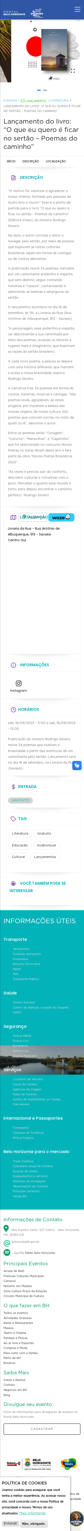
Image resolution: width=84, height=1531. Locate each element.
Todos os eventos (16, 1313)
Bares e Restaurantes (18, 1323)
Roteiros (9, 1363)
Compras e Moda (15, 1348)
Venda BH (20, 1196)
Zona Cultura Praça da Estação (25, 1291)
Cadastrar (42, 1429)
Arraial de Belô (14, 1271)
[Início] (23, 8)
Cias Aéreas (21, 1104)
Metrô (17, 969)
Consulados (21, 1127)
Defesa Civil (21, 1051)
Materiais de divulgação (29, 1181)
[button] (39, 90)
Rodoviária (20, 959)
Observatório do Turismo (30, 1186)
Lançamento (36, 101)
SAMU (17, 1012)
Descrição (31, 161)
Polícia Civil (21, 1041)
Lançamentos (45, 857)
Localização (56, 161)
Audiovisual (46, 845)
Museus (9, 1328)
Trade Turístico (23, 1161)
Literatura (59, 100)
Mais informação (32, 1513)
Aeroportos (21, 949)
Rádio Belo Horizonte (40, 1253)
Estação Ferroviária (26, 964)
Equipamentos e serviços (30, 1176)
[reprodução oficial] (42, 51)
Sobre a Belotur (15, 1380)
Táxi (15, 974)
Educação (20, 845)
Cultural (18, 857)
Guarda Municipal (25, 1055)
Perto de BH (12, 1358)
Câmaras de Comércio (28, 1132)
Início (11, 161)
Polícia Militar (22, 1036)
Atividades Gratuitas (18, 1318)
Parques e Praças (16, 1338)
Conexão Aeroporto (27, 954)
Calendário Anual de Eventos (33, 1166)
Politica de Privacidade (72, 1496)
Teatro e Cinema (15, 1333)
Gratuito (44, 833)
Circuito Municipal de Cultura (24, 1296)
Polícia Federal (23, 1138)
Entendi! (10, 1523)
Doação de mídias (25, 1171)
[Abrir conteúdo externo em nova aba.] (32, 517)
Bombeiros (20, 1045)
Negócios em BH (15, 1390)
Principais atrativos (26, 1191)
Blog (7, 1395)
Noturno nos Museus (18, 1286)
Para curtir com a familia (21, 1353)
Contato (9, 1385)
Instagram (18, 690)
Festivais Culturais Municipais (24, 1276)
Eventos (10, 100)
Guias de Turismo (25, 1094)
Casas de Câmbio (25, 1084)
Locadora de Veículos (28, 1079)
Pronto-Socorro (24, 1002)
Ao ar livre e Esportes (19, 1343)
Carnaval (10, 1281)
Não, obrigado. (34, 1523)
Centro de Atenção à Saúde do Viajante (40, 1007)
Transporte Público (26, 979)
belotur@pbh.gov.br (25, 1241)
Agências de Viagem (27, 1089)
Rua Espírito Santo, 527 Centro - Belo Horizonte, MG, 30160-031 (42, 1232)
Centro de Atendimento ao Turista (36, 1099)
